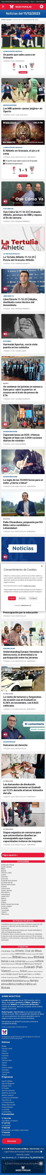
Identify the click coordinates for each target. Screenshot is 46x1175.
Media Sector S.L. (26, 605)
